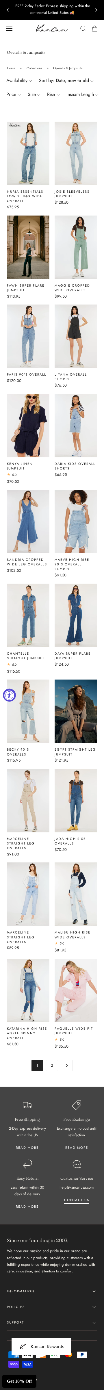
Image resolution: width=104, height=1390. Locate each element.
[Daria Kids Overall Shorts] (76, 425)
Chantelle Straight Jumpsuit (26, 655)
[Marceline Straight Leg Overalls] (28, 800)
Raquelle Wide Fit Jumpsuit (74, 1030)
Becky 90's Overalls (18, 751)
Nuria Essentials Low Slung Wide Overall (25, 196)
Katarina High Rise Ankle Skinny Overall (27, 1033)
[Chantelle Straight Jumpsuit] (28, 615)
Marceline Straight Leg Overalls (21, 843)
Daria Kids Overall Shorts (75, 466)
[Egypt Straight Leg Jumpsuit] (76, 711)
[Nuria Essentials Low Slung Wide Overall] (28, 153)
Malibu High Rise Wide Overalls (72, 934)
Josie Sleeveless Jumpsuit (72, 193)
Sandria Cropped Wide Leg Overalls (27, 562)
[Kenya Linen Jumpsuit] (28, 425)
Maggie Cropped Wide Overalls (72, 287)
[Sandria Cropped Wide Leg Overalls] (28, 521)
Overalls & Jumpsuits (68, 68)
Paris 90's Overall (26, 374)
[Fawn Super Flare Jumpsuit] (28, 247)
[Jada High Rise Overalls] (76, 800)
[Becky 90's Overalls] (28, 711)
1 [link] (37, 1065)
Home (11, 68)
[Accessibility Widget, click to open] (9, 695)
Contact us (76, 1200)
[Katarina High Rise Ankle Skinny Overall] (28, 990)
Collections (34, 68)
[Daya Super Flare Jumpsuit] (76, 615)
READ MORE (76, 1147)
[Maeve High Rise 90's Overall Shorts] (76, 521)
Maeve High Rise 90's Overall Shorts (72, 564)
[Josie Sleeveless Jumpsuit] (76, 153)
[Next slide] (96, 10)
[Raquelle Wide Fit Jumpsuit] (76, 990)
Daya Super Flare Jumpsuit (73, 655)
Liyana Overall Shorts (71, 376)
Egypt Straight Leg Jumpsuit (75, 751)
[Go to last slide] (7, 10)
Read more (27, 1147)
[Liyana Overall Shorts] (76, 336)
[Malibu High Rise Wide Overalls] (76, 894)
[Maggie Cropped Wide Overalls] (76, 247)
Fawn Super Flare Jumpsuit (25, 287)
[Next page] (67, 1065)
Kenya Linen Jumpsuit (20, 466)
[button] (9, 28)
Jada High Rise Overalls (70, 841)
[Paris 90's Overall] (28, 336)
